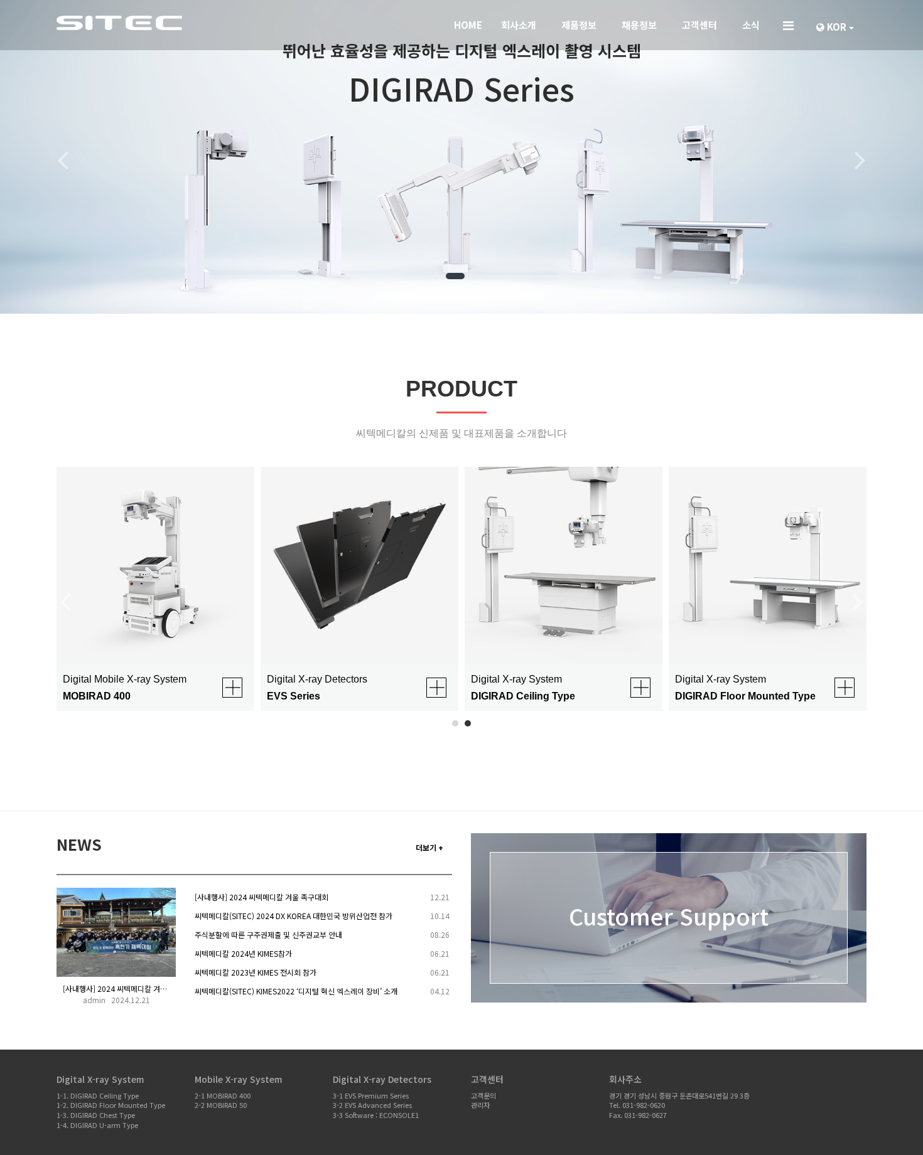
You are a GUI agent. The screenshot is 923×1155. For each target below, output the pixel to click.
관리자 (480, 1105)
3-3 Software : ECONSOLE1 (376, 1115)
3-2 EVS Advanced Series (372, 1105)
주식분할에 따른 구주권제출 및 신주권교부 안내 (322, 934)
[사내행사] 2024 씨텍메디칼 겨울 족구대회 (322, 897)
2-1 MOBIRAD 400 (223, 1095)
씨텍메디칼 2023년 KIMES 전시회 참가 (322, 972)
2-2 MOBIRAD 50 (221, 1105)
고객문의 (483, 1095)
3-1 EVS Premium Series (371, 1095)
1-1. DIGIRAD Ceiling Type (98, 1095)
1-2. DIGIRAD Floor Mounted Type (111, 1105)
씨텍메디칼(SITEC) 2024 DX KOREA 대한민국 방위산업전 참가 (322, 915)
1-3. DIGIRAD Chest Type (96, 1115)
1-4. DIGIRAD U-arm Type (97, 1125)
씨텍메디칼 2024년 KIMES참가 (322, 953)
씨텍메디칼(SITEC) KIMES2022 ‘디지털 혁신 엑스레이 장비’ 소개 (322, 991)
